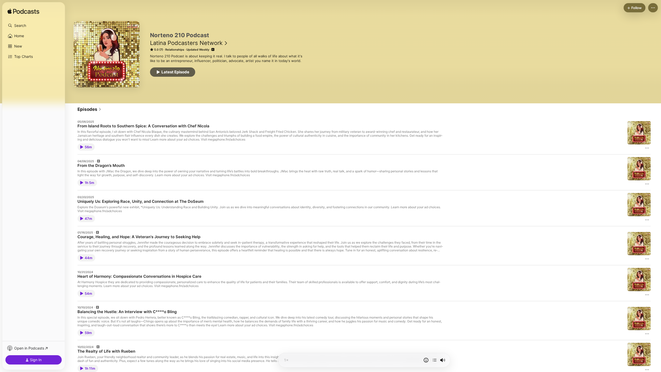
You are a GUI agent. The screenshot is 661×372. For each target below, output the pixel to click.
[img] (23, 11)
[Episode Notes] (426, 360)
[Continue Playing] (434, 360)
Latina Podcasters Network (186, 43)
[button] (33, 25)
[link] (89, 109)
